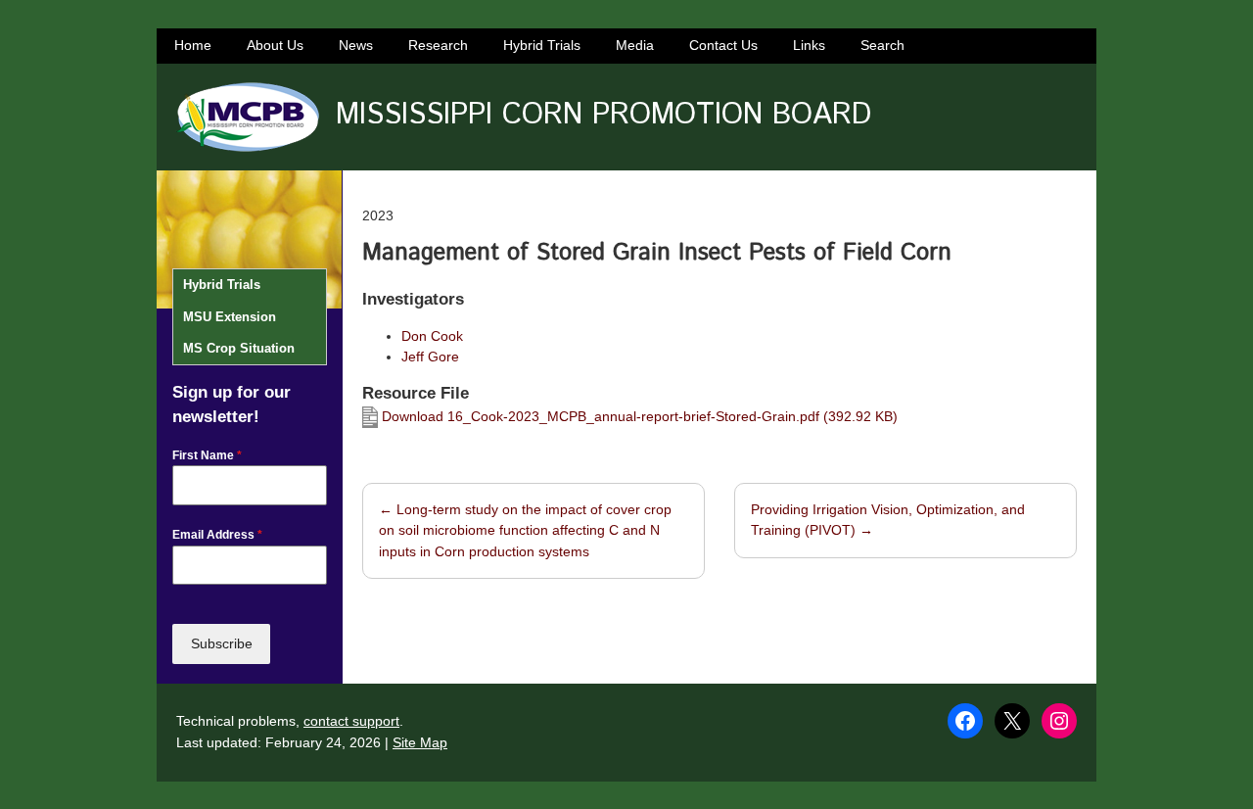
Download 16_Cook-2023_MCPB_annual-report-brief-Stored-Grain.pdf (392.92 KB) (638, 416)
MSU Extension (229, 316)
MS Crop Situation (239, 348)
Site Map (420, 742)
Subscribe (222, 643)
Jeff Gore (430, 356)
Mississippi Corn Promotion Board (603, 115)
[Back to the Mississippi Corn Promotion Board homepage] (247, 117)
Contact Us (723, 45)
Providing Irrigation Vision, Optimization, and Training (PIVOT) (888, 520)
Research (438, 45)
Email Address (217, 535)
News (356, 45)
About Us (275, 45)
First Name (207, 455)
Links (809, 45)
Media (635, 45)
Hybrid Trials (541, 45)
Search (882, 45)
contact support (351, 721)
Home (192, 45)
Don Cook (432, 336)
